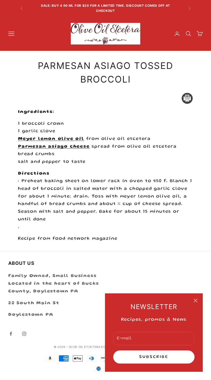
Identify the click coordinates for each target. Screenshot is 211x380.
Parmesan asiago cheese (54, 146)
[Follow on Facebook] (10, 333)
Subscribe (154, 357)
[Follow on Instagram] (24, 333)
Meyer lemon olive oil (51, 139)
